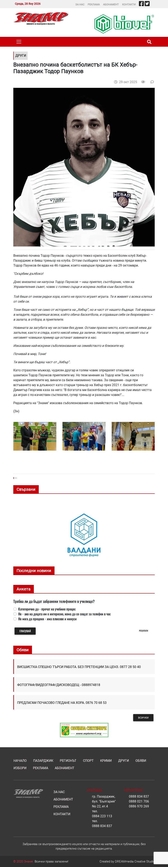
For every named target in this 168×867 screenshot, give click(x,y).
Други (123, 761)
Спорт (88, 761)
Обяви (140, 761)
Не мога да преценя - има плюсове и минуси (47, 618)
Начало (20, 761)
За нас (79, 4)
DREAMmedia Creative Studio (135, 861)
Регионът (68, 761)
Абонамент (111, 4)
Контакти (129, 4)
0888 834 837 (102, 826)
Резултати (143, 630)
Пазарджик (43, 761)
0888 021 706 (139, 801)
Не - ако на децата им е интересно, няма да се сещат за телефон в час (64, 614)
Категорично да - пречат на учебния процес (47, 609)
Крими (106, 761)
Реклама (94, 4)
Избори (20, 768)
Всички (143, 717)
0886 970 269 (139, 806)
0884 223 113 (102, 816)
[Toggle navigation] (18, 42)
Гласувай (25, 631)
